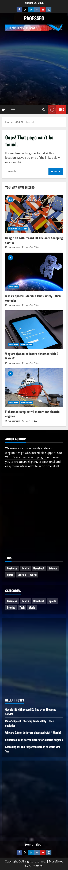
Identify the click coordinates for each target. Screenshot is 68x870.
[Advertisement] (34, 67)
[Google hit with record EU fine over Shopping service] (34, 214)
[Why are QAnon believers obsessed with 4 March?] (34, 329)
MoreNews (56, 861)
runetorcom (14, 247)
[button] (4, 109)
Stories (22, 575)
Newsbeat (14, 228)
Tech (24, 228)
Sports (52, 601)
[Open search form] (43, 109)
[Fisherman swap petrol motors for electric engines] (34, 387)
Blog (38, 845)
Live (61, 109)
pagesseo (34, 18)
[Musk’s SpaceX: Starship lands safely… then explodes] (34, 272)
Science (53, 568)
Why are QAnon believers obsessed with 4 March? (31, 355)
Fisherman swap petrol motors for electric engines (32, 413)
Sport (10, 575)
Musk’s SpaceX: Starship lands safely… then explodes (33, 298)
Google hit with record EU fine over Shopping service (34, 240)
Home (29, 845)
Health (25, 568)
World (33, 575)
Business (13, 286)
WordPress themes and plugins (26, 457)
